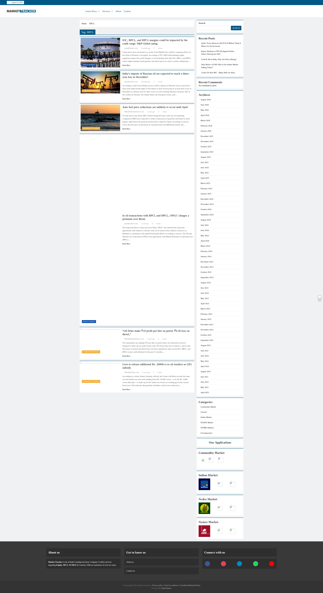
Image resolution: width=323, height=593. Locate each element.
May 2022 (205, 361)
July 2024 (204, 225)
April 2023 (205, 304)
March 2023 (205, 309)
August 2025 (206, 157)
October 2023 (206, 272)
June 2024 (205, 230)
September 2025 (207, 152)
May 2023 (205, 298)
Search (202, 23)
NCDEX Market (207, 423)
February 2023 (206, 314)
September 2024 (207, 215)
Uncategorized (206, 433)
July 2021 (204, 377)
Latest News (91, 11)
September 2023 (207, 277)
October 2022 (206, 335)
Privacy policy (157, 585)
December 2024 (207, 199)
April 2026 (205, 115)
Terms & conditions (171, 585)
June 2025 (205, 168)
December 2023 (207, 262)
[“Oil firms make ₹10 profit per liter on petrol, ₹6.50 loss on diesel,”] (100, 341)
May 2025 (205, 173)
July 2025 (204, 162)
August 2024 (206, 220)
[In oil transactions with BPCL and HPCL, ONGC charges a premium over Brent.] (100, 229)
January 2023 (206, 319)
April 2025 (205, 178)
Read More (126, 65)
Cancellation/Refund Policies (190, 585)
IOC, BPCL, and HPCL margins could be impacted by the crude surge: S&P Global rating (155, 42)
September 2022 (207, 340)
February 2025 (206, 189)
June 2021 (205, 382)
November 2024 (207, 204)
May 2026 (205, 110)
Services (106, 11)
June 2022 (205, 356)
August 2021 (206, 371)
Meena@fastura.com (131, 372)
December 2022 (207, 325)
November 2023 (207, 267)
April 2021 (205, 392)
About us (130, 562)
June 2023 (205, 293)
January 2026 (206, 131)
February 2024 (206, 251)
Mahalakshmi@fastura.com (134, 112)
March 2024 (205, 246)
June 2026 (205, 105)
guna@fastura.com (131, 48)
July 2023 (204, 288)
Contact (127, 11)
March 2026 (205, 120)
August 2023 (206, 283)
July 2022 (204, 351)
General (204, 412)
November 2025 (207, 141)
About (118, 11)
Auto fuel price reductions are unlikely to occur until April (155, 107)
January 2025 (206, 194)
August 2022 (206, 345)
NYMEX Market (207, 428)
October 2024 (206, 209)
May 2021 (205, 387)
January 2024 (206, 256)
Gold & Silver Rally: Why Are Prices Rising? (219, 59)
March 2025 (205, 183)
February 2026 (206, 126)
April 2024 (205, 241)
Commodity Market (91, 91)
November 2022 (207, 330)
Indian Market (89, 65)
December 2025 (207, 136)
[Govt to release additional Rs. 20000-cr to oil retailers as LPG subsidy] (100, 373)
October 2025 (206, 147)
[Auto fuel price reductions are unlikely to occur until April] (100, 118)
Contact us (130, 571)
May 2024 (205, 236)
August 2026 (206, 100)
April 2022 (205, 366)
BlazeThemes (166, 588)
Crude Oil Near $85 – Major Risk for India (218, 73)
